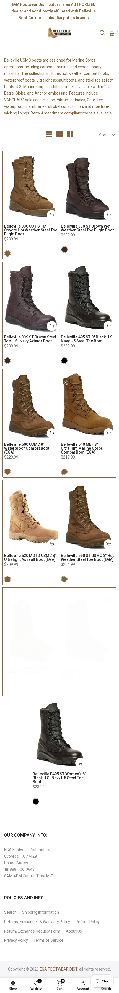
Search (10, 912)
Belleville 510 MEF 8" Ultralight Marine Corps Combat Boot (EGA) (82, 448)
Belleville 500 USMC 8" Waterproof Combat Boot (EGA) (26, 448)
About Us (74, 931)
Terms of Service (48, 940)
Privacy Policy (16, 940)
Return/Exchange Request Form (32, 931)
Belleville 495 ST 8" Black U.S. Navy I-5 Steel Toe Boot (87, 339)
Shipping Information (40, 912)
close (110, 11)
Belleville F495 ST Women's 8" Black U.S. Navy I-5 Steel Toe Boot (59, 778)
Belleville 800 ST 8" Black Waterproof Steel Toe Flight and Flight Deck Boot (85, 672)
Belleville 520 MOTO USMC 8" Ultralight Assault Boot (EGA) (30, 557)
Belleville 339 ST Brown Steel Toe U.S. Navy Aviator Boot (30, 339)
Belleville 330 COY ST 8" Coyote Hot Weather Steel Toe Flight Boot (30, 230)
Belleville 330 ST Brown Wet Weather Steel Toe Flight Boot (87, 228)
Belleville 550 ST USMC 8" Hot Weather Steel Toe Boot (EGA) (87, 557)
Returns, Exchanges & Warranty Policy (37, 922)
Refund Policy (88, 922)
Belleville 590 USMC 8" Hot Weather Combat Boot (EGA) (29, 670)
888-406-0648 (22, 869)
